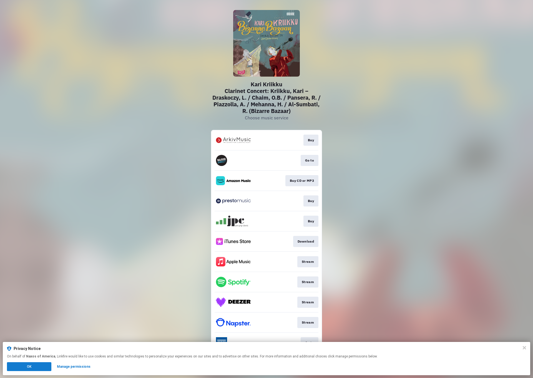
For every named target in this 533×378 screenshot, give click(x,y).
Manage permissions (73, 367)
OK (29, 367)
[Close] (524, 347)
